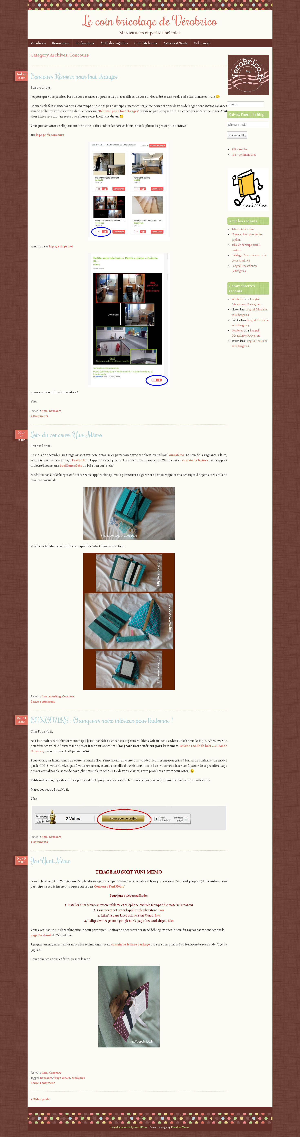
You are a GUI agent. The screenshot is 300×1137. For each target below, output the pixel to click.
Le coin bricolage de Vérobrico (150, 20)
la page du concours (50, 135)
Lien (161, 910)
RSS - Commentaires (244, 155)
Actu (45, 411)
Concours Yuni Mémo (109, 886)
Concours (55, 411)
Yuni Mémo (176, 455)
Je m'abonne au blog (237, 135)
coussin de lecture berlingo (130, 944)
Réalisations (85, 43)
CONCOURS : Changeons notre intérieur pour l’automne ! (102, 720)
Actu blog (55, 696)
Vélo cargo (202, 43)
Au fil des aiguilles (114, 43)
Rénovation (60, 43)
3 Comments (39, 842)
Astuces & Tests (175, 43)
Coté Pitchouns (145, 43)
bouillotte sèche (71, 465)
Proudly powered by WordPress (129, 1127)
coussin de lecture (195, 460)
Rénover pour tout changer (118, 111)
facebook (78, 460)
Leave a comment (43, 701)
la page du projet (61, 246)
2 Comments (39, 416)
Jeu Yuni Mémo (51, 860)
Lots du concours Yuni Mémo (66, 434)
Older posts (40, 1099)
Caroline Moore (180, 1127)
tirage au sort (61, 1078)
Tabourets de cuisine (244, 229)
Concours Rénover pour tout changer (74, 76)
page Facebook (41, 935)
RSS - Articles (239, 149)
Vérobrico (38, 43)
